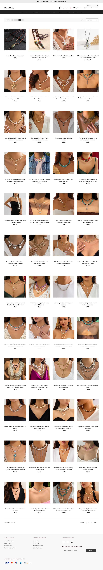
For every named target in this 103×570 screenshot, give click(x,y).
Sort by (82, 20)
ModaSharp (9, 8)
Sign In (85, 8)
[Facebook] (63, 542)
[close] (98, 1)
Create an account (94, 8)
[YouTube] (72, 542)
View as (8, 20)
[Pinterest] (67, 542)
